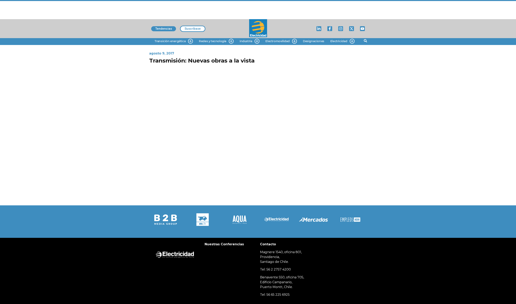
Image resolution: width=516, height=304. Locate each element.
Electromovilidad (277, 41)
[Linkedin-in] (318, 28)
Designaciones (313, 41)
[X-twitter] (351, 28)
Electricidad (338, 41)
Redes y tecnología (212, 41)
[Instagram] (340, 28)
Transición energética (170, 41)
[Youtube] (362, 28)
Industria (246, 41)
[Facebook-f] (329, 28)
